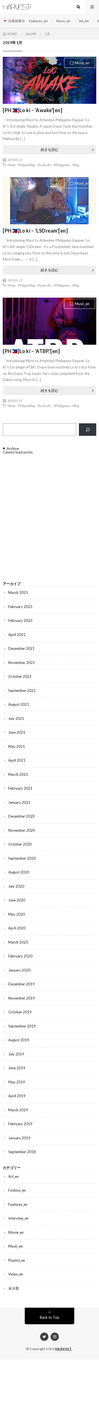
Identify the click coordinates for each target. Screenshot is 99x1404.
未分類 (13, 1288)
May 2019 (16, 1082)
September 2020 (22, 858)
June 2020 (16, 900)
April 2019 (17, 1096)
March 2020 (18, 942)
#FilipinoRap (26, 164)
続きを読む (50, 149)
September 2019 (22, 1026)
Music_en (63, 21)
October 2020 (20, 844)
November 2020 (21, 830)
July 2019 (16, 1054)
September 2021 (22, 690)
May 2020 (16, 914)
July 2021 (16, 718)
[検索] (87, 429)
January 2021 (19, 802)
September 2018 (22, 1152)
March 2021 (18, 774)
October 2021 (20, 676)
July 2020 (16, 886)
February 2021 (20, 788)
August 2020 (18, 872)
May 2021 (16, 746)
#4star (11, 164)
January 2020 (19, 970)
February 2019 (20, 1124)
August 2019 (18, 1040)
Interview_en (18, 1218)
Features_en (38, 21)
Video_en (15, 1274)
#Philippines (62, 164)
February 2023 (20, 620)
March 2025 (18, 592)
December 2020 (21, 816)
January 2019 (19, 1138)
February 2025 (20, 606)
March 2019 (18, 1110)
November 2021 (21, 662)
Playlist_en (16, 1260)
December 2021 (21, 648)
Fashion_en (17, 1190)
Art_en (84, 21)
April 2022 (17, 634)
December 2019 (21, 984)
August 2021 (18, 704)
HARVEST (63, 1349)
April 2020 (17, 928)
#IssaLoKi (44, 164)
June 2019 (16, 1068)
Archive (13, 448)
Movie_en (16, 1232)
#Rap (75, 164)
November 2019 (21, 998)
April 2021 (17, 760)
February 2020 (20, 956)
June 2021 (16, 732)
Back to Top (49, 1317)
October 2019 (20, 1012)
